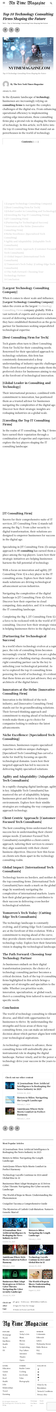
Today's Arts (24, 1334)
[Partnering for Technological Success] (26, 222)
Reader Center (24, 1368)
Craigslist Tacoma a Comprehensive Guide (25, 1203)
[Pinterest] (17, 29)
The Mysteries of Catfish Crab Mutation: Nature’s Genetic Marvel (28, 1211)
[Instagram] (38, 1372)
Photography (24, 1381)
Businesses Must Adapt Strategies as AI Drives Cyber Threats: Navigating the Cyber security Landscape (14, 1286)
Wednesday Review (43, 1344)
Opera (22, 1360)
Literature (23, 1353)
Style (4, 1375)
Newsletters (41, 1388)
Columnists (40, 1334)
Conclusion (11, 279)
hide (35, 141)
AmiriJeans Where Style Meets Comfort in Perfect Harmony (31, 1111)
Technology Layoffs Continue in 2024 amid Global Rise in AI (39, 1259)
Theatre (22, 1357)
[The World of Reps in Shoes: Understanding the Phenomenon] (41, 1274)
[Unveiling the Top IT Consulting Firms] (26, 214)
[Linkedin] (38, 1374)
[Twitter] (11, 29)
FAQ (38, 1350)
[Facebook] (5, 29)
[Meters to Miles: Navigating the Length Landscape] (9, 1099)
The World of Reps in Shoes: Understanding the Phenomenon (39, 1284)
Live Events (23, 1375)
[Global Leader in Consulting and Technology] (30, 211)
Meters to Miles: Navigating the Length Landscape (32, 1099)
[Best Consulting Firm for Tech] (22, 207)
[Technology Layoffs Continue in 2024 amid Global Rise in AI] (41, 1250)
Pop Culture (24, 1350)
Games (5, 1371)
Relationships (8, 1388)
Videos (39, 1353)
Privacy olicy (42, 1394)
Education (6, 1368)
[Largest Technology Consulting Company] (28, 203)
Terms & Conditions (45, 1391)
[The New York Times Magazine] (6, 84)
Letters (39, 1341)
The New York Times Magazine (28, 84)
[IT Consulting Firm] (16, 218)
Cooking (22, 1371)
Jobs (4, 1384)
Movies (22, 1341)
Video (21, 1378)
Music (22, 1337)
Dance (22, 1344)
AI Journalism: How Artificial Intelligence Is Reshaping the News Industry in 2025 (34, 1086)
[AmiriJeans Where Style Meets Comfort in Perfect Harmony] (9, 1111)
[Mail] (38, 1377)
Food (5, 1378)
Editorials (40, 1337)
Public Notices (41, 1347)
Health (5, 1381)
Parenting (6, 1394)
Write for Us (41, 1385)
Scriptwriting (25, 1347)
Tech (4, 23)
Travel (5, 1391)
